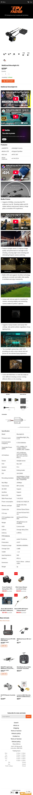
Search (16, 722)
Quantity (4, 71)
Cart (31, 2)
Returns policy (16, 733)
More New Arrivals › (5, 620)
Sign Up (28, 716)
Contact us (16, 736)
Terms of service (16, 731)
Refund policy (16, 741)
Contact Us (26, 793)
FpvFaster (18, 790)
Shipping (16, 728)
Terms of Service (16, 739)
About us (16, 725)
